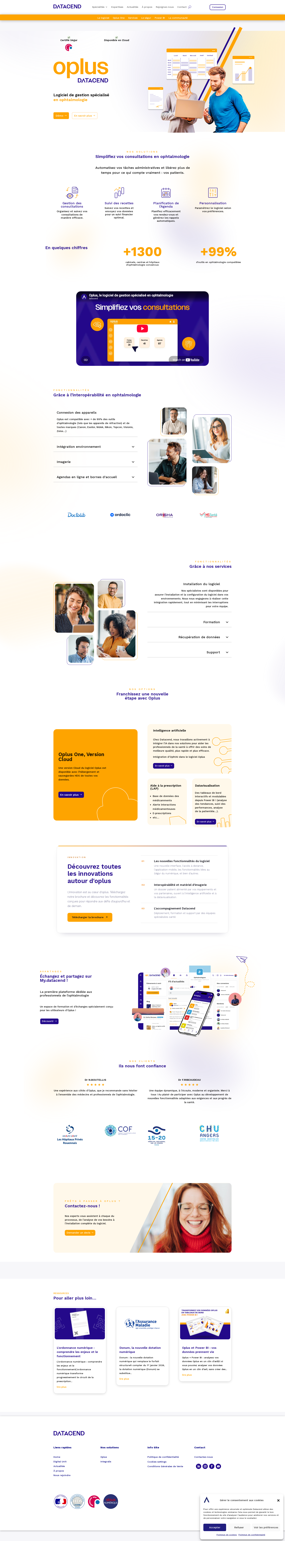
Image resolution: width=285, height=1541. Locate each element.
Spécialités (98, 7)
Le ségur (146, 18)
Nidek (99, 427)
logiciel (101, 1223)
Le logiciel (103, 18)
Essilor (91, 427)
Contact (182, 7)
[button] (278, 1500)
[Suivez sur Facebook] (211, 1466)
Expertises (117, 7)
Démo (59, 115)
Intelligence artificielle (169, 730)
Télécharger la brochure (88, 917)
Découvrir (48, 1021)
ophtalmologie (73, 99)
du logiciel (210, 594)
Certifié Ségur (68, 40)
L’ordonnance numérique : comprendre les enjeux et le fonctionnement (77, 1352)
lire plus (61, 1387)
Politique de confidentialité (251, 1535)
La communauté (178, 18)
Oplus (154, 698)
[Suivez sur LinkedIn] (198, 1466)
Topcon (117, 427)
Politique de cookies (227, 1535)
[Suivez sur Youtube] (218, 1466)
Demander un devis (78, 1232)
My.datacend (52, 980)
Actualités (132, 7)
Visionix (128, 427)
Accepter (214, 1527)
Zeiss (60, 431)
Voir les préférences (266, 1527)
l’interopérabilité (87, 395)
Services (133, 18)
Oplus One (119, 18)
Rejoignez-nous (165, 7)
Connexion (217, 7)
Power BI (160, 18)
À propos (147, 7)
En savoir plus (83, 115)
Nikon (108, 427)
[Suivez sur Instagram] (205, 1466)
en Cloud (123, 40)
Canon (82, 427)
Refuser (239, 1527)
